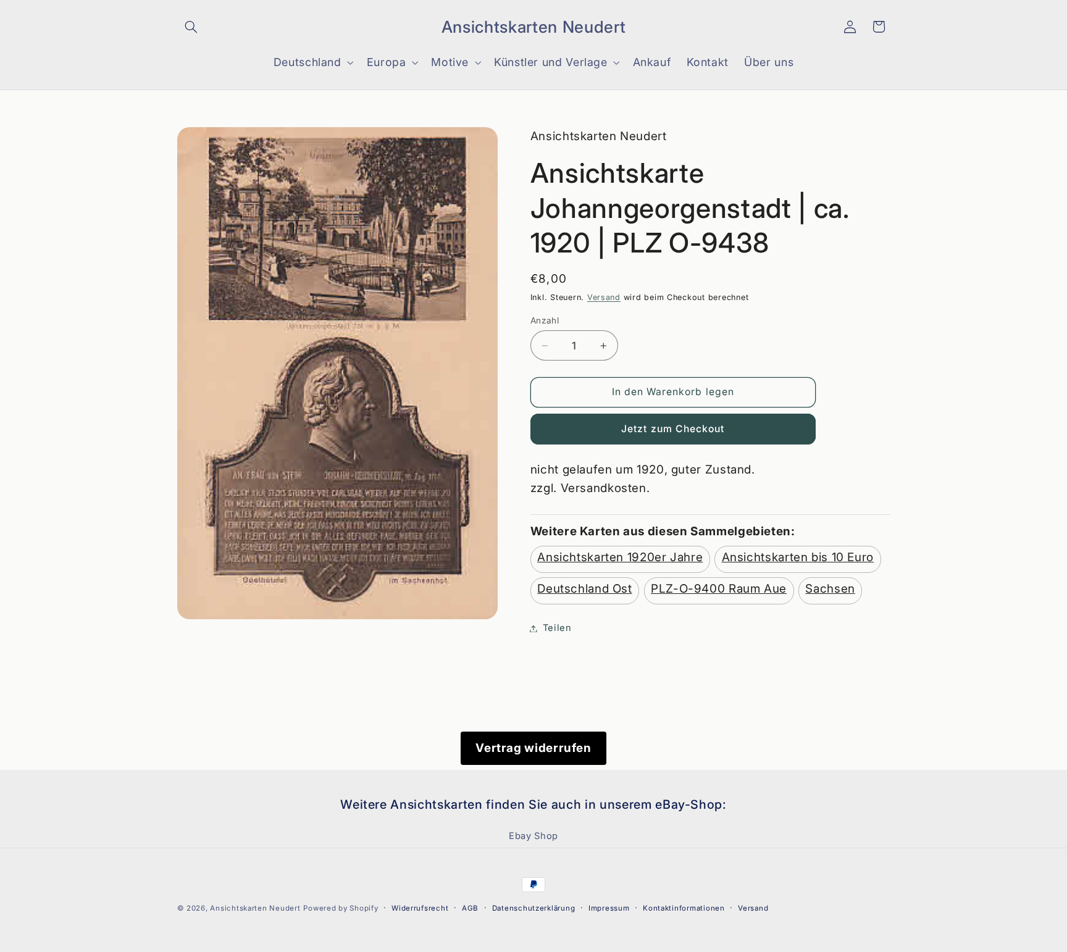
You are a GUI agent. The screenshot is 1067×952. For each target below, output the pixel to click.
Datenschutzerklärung (533, 908)
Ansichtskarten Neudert (255, 908)
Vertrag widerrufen (533, 748)
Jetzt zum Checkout (672, 429)
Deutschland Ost (584, 589)
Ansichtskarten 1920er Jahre (620, 557)
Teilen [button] (557, 627)
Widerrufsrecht (419, 908)
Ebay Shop (533, 835)
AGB (470, 908)
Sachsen (830, 589)
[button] (191, 26)
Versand (604, 297)
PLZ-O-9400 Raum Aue (719, 589)
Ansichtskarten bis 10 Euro (798, 557)
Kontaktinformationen (684, 908)
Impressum (609, 908)
